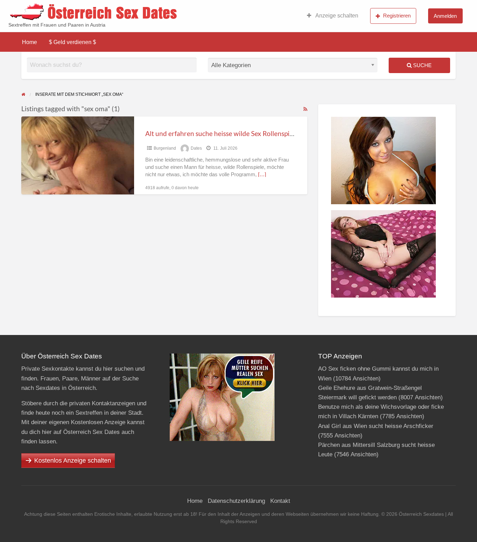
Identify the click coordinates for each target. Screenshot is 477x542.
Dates (196, 148)
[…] (262, 174)
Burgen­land (165, 148)
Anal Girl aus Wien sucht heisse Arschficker (375, 426)
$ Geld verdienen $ (72, 42)
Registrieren (397, 16)
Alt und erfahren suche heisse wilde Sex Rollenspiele (221, 133)
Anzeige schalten (336, 16)
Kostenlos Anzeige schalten (72, 460)
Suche (422, 65)
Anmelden (445, 16)
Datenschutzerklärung (236, 501)
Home (29, 42)
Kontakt (280, 501)
